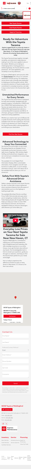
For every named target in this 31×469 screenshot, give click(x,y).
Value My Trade (24, 444)
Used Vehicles (5, 442)
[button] (15, 298)
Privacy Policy (8, 457)
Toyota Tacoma (8, 76)
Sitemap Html (20, 457)
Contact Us (8, 409)
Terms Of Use (12, 458)
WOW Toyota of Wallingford (4, 458)
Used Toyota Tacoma (15, 27)
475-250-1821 (9, 417)
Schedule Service (15, 440)
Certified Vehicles (6, 445)
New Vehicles (5, 440)
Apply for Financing (15, 32)
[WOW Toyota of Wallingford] (9, 3)
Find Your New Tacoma (15, 134)
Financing (24, 437)
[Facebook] (3, 423)
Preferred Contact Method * (10, 347)
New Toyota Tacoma (15, 23)
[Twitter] (6, 423)
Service (13, 437)
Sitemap (16, 457)
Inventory (5, 437)
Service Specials (15, 442)
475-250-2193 (8, 415)
